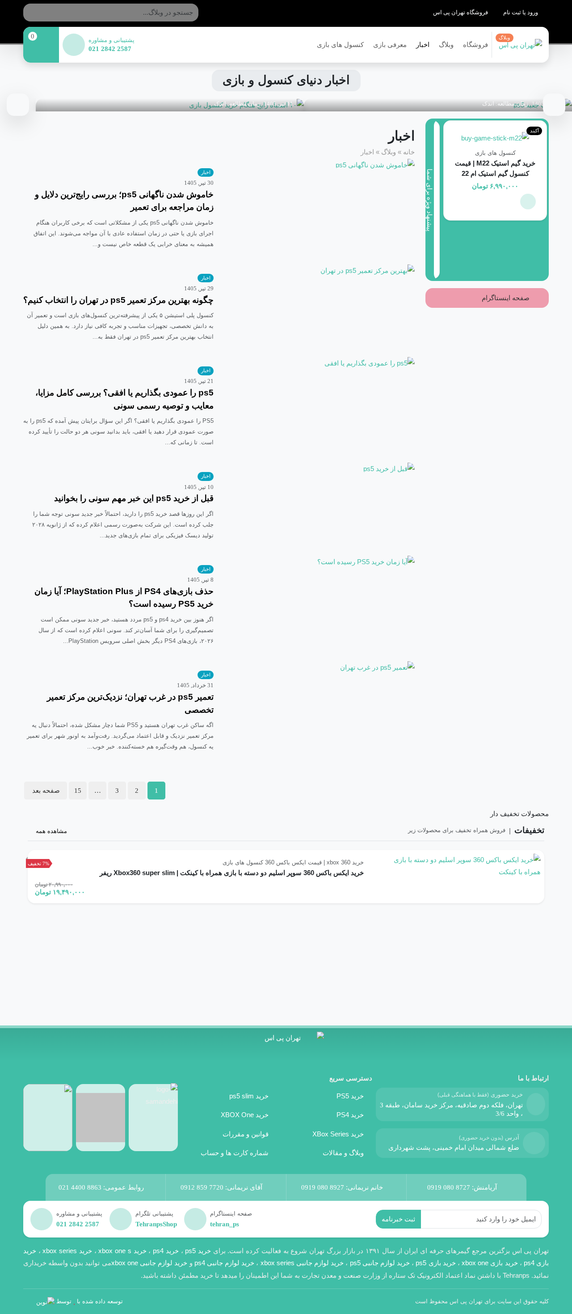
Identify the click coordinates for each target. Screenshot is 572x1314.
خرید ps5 (198, 1250)
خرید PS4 (350, 1114)
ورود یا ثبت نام (521, 12)
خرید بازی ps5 (435, 1263)
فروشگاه (475, 44)
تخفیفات (529, 830)
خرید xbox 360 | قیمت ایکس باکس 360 (314, 862)
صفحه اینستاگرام (506, 298)
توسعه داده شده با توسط (89, 1301)
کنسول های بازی (340, 44)
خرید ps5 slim (249, 1096)
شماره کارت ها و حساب (235, 1153)
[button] (528, 201)
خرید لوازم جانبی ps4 (224, 1263)
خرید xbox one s (122, 1250)
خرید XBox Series (338, 1134)
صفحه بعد (46, 790)
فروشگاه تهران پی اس (461, 12)
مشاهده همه (50, 831)
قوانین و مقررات (246, 1134)
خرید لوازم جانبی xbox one (149, 1263)
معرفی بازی (390, 44)
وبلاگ (446, 44)
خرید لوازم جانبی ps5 (380, 1263)
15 (77, 790)
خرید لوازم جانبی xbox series (302, 1263)
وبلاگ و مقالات (343, 1153)
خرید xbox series (67, 1250)
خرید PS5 (350, 1096)
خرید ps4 (164, 1250)
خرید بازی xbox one (490, 1263)
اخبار (422, 44)
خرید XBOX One (245, 1114)
